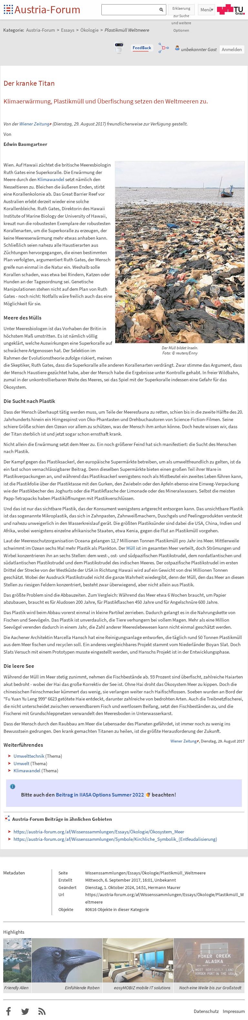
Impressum (234, 1011)
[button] (142, 47)
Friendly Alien (16, 988)
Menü (206, 9)
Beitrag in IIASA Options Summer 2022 (100, 794)
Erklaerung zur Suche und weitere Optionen (181, 10)
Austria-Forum (47, 9)
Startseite (9, 10)
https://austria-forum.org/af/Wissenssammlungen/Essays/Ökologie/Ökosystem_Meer (99, 832)
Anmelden (232, 49)
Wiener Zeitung (34, 124)
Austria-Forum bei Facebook (8, 1011)
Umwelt (21, 763)
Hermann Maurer (164, 887)
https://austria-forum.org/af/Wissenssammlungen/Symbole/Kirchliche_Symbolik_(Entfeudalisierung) (115, 839)
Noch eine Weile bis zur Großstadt (210, 988)
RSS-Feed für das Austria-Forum (42, 1011)
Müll (130, 548)
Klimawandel (50, 179)
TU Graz (231, 9)
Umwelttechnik (29, 756)
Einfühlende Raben (82, 988)
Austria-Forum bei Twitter (25, 1011)
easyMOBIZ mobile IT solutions (142, 988)
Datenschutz (206, 1011)
